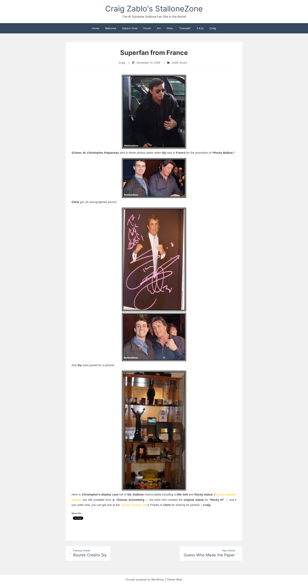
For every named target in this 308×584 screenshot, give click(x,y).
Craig (213, 28)
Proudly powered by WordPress (145, 579)
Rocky (183, 62)
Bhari (179, 579)
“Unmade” (185, 28)
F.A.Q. (200, 28)
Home (95, 28)
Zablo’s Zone (129, 28)
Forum (147, 28)
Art (159, 28)
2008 (175, 62)
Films (170, 28)
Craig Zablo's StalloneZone (154, 8)
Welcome (110, 28)
